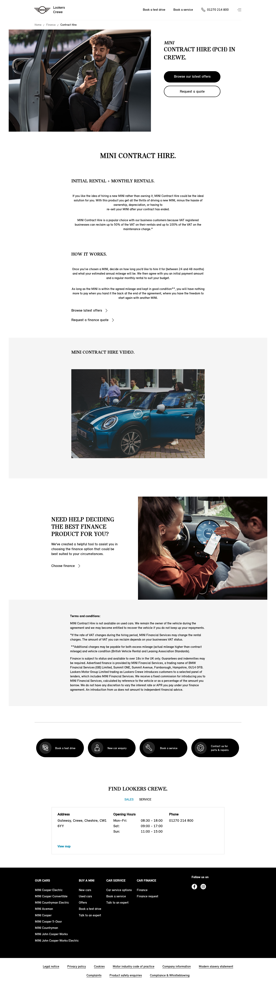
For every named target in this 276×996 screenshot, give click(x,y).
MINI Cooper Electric (49, 890)
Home (38, 24)
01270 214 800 (218, 10)
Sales (129, 799)
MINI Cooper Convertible (51, 896)
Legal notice (51, 966)
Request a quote (192, 91)
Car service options (119, 890)
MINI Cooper (43, 915)
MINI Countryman (46, 928)
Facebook (194, 886)
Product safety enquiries (126, 975)
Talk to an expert (90, 915)
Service (145, 799)
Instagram (203, 886)
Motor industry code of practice (133, 966)
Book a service (183, 10)
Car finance (146, 880)
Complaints (93, 975)
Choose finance (63, 566)
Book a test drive (154, 10)
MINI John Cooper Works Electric (57, 940)
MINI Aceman (44, 909)
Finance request (147, 896)
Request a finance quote (90, 320)
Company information (176, 966)
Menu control (239, 10)
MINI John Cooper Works (51, 934)
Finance (51, 24)
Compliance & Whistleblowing (170, 975)
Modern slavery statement (216, 966)
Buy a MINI (86, 880)
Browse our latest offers (192, 76)
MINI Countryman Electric (52, 902)
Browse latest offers (86, 310)
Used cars (85, 896)
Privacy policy (76, 966)
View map (64, 846)
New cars (85, 890)
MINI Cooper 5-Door (48, 921)
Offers (83, 902)
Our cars (42, 880)
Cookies (99, 966)
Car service (115, 880)
